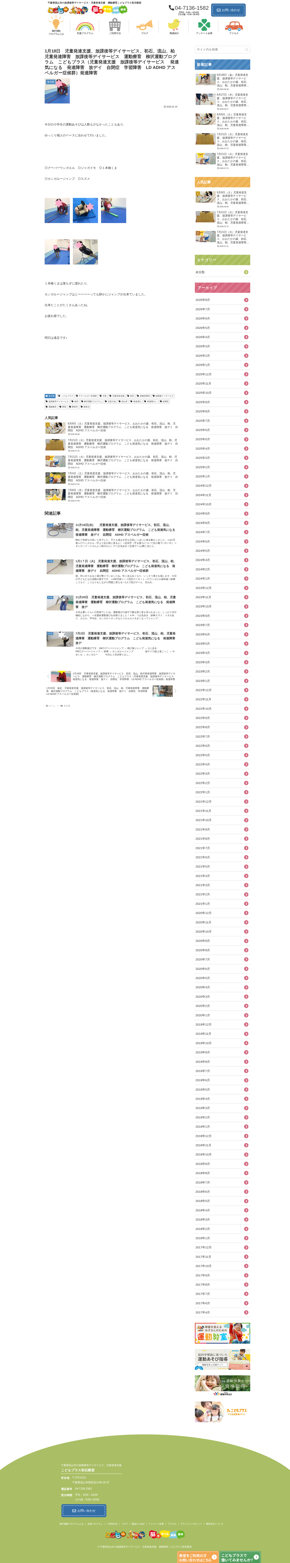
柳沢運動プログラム (93, 401)
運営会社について (214, 1524)
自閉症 (166, 401)
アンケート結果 (156, 1524)
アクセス (172, 1524)
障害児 (87, 407)
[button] (247, 49)
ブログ (124, 1524)
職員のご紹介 (138, 1524)
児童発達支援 (118, 396)
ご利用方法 (112, 1524)
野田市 (75, 407)
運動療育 (53, 407)
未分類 (52, 396)
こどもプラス (67, 396)
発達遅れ (137, 401)
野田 (64, 407)
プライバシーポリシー (191, 1524)
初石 (132, 396)
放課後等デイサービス (59, 401)
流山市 (125, 401)
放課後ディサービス (164, 396)
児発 (105, 396)
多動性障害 (145, 396)
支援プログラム (95, 1524)
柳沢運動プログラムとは (72, 1524)
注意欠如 (112, 401)
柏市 (76, 401)
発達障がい (152, 401)
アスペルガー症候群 (88, 396)
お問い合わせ (231, 10)
